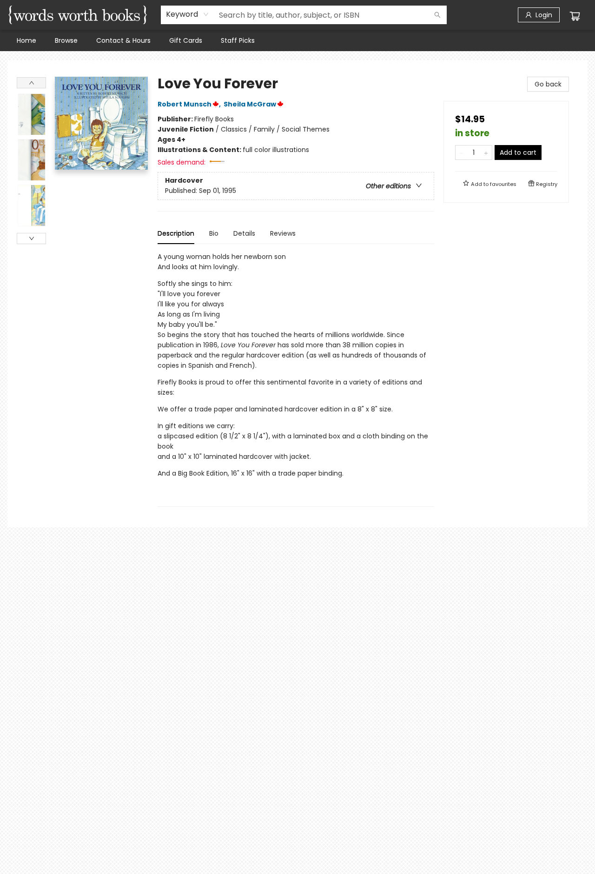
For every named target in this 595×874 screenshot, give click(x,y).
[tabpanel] (296, 379)
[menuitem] (26, 40)
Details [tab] (244, 233)
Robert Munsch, (190, 104)
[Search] (437, 15)
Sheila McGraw (250, 104)
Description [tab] (176, 233)
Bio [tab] (213, 233)
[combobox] (187, 14)
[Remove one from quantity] (461, 152)
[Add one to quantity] (486, 152)
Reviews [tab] (283, 233)
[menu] (297, 40)
